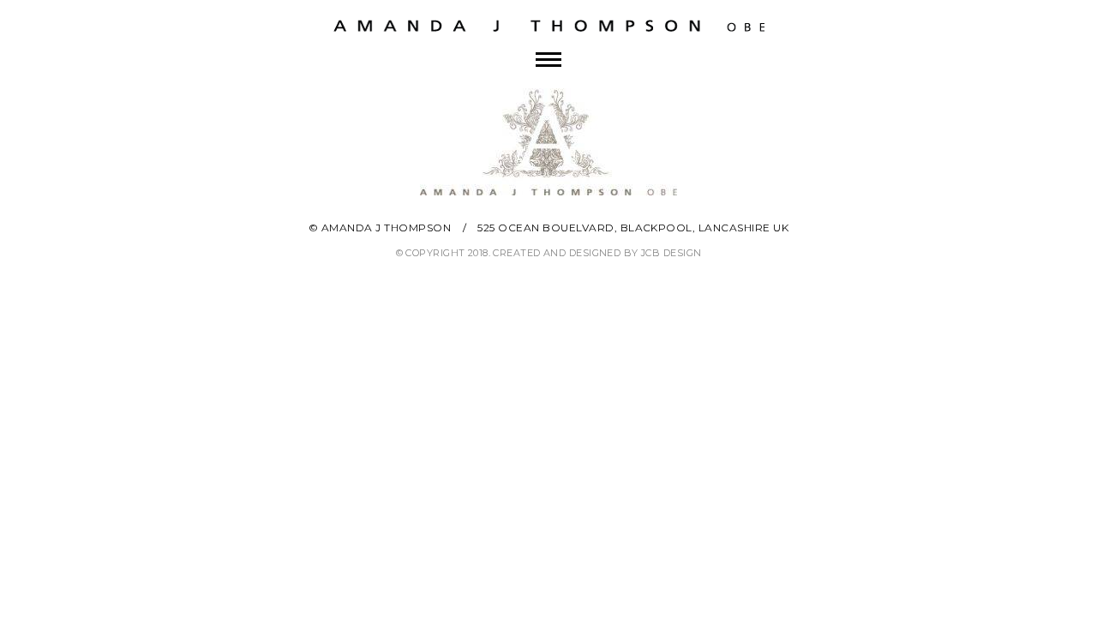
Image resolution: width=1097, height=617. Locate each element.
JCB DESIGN (671, 253)
